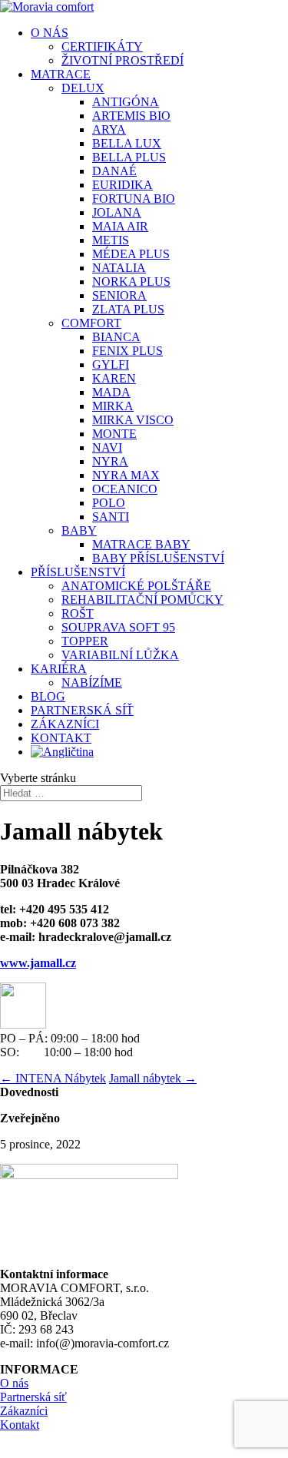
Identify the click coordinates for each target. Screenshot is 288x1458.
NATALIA (119, 267)
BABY (79, 530)
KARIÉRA (59, 668)
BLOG (48, 696)
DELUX (82, 87)
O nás (14, 1383)
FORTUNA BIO (133, 198)
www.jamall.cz (38, 962)
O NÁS (49, 32)
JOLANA (116, 212)
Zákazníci (24, 1410)
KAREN (114, 378)
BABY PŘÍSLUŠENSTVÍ (158, 558)
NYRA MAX (126, 475)
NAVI (107, 447)
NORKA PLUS (131, 281)
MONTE (114, 433)
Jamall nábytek (153, 1078)
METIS (110, 240)
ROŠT (77, 613)
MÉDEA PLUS (131, 253)
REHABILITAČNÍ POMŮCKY (142, 599)
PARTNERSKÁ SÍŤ (82, 710)
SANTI (110, 516)
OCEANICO (124, 488)
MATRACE (61, 74)
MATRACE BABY (141, 544)
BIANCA (116, 336)
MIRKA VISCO (133, 419)
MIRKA (113, 406)
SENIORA (119, 295)
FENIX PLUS (127, 350)
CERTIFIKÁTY (102, 46)
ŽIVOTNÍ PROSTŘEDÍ (122, 60)
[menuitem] (159, 752)
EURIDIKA (122, 184)
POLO (108, 502)
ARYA (109, 129)
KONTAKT (61, 737)
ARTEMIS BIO (131, 115)
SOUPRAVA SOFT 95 (118, 627)
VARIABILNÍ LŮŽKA (120, 654)
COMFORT (91, 323)
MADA (111, 392)
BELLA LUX (126, 143)
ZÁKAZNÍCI (65, 724)
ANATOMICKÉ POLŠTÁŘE (136, 585)
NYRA (110, 461)
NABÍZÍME (91, 682)
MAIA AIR (120, 226)
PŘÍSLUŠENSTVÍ (78, 571)
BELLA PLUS (129, 157)
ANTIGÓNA (125, 101)
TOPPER (84, 641)
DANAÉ (114, 170)
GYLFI (110, 364)
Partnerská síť (33, 1396)
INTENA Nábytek (53, 1078)
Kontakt (19, 1424)
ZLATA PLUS (128, 309)
